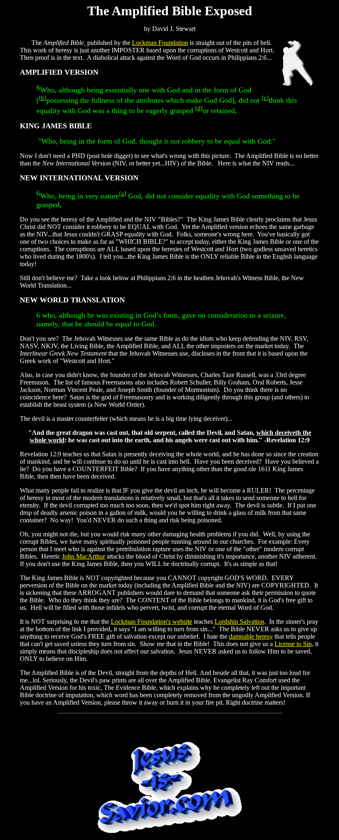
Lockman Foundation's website (151, 621)
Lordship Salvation (239, 621)
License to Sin (293, 643)
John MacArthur (83, 556)
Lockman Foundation (160, 42)
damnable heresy (251, 636)
